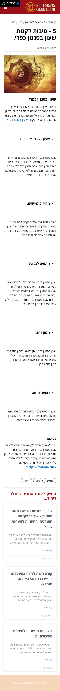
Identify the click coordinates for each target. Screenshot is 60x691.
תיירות (26, 480)
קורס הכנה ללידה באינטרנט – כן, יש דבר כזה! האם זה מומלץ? (30, 578)
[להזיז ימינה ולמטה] (4, 4)
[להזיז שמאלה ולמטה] (2, 4)
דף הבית (52, 22)
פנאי (38, 480)
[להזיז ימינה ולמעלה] (4, 2)
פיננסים (50, 480)
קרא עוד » (47, 550)
